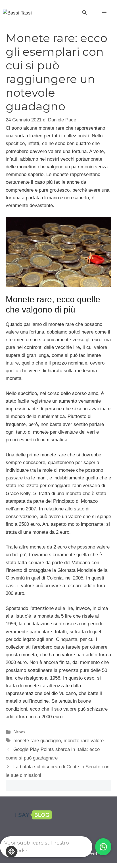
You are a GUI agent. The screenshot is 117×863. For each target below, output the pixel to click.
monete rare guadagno (37, 740)
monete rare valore (84, 740)
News (19, 731)
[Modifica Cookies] (11, 851)
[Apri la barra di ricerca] (84, 13)
